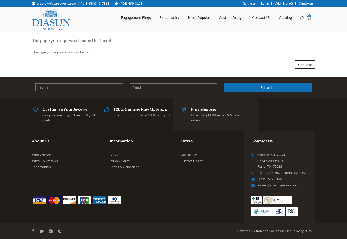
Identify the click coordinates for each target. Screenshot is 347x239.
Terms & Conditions (124, 167)
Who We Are (41, 155)
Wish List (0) (284, 3)
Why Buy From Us (45, 161)
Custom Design (231, 17)
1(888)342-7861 (97, 3)
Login (265, 3)
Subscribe (268, 87)
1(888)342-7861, (270, 173)
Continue (305, 65)
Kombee (262, 231)
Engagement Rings (136, 17)
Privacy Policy (120, 161)
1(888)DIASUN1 (295, 173)
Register (249, 3)
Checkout (306, 3)
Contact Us (261, 17)
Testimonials (41, 167)
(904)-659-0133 (131, 3)
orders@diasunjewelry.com (56, 3)
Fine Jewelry (169, 17)
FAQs (114, 155)
